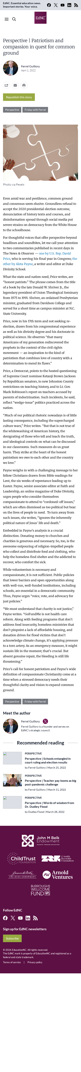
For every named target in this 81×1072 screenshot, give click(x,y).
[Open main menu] (6, 19)
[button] (15, 85)
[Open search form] (14, 19)
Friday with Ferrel (35, 109)
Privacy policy (35, 962)
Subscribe (12, 938)
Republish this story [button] (19, 97)
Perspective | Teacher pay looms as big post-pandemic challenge (50, 782)
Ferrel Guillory (30, 66)
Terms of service (12, 962)
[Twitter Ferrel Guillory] (45, 721)
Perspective (12, 109)
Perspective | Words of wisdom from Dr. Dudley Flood (49, 804)
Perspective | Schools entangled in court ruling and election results (48, 760)
